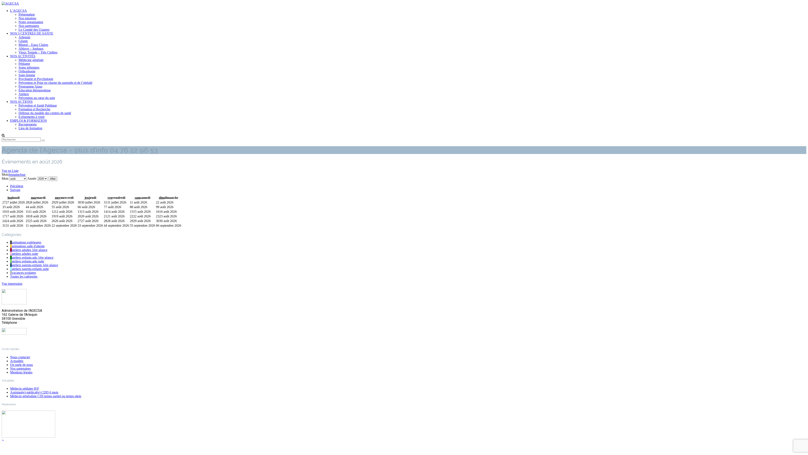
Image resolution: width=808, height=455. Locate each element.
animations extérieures (26, 242)
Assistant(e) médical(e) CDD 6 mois (34, 392)
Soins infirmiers (29, 67)
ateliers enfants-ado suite (28, 261)
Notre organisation (31, 22)
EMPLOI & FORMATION (28, 120)
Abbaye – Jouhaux (31, 48)
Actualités (16, 361)
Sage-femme (27, 75)
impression (12, 283)
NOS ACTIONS (21, 101)
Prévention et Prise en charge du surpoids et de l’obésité (55, 82)
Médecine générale (31, 60)
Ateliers (24, 94)
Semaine (14, 174)
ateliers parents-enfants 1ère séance (35, 265)
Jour (22, 174)
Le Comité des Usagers (34, 29)
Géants (23, 41)
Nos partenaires (29, 26)
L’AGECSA (18, 10)
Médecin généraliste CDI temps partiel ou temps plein (45, 396)
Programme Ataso (30, 86)
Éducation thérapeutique (35, 90)
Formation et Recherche (34, 109)
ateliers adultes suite (25, 254)
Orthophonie (27, 71)
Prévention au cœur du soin (37, 98)
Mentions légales (21, 372)
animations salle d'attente (28, 246)
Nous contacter (20, 357)
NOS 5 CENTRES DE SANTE (31, 33)
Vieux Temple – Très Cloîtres (38, 52)
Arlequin (24, 37)
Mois (5, 178)
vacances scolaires (24, 272)
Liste (10, 171)
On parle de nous (21, 365)
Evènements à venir (32, 117)
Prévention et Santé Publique (38, 105)
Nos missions (27, 18)
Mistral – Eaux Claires (33, 45)
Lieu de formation (30, 128)
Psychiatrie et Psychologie (36, 79)
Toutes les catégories (23, 276)
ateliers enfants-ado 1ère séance (32, 257)
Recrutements (28, 124)
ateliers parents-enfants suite (30, 269)
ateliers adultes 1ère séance (29, 250)
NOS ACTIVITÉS (22, 56)
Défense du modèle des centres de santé (45, 113)
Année (31, 178)
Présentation (27, 14)
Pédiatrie (24, 64)
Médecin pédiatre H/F (24, 388)
